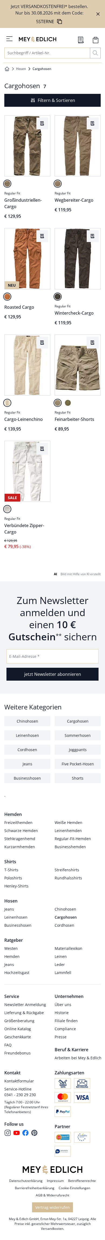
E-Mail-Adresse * (24, 656)
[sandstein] (7, 184)
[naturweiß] (7, 509)
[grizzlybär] (58, 297)
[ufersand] (58, 184)
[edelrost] (7, 297)
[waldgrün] (68, 403)
